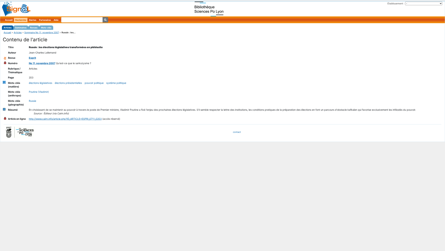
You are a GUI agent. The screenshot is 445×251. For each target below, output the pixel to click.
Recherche (20, 20)
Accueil (9, 20)
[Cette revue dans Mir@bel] (5, 57)
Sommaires (21, 27)
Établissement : (395, 3)
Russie (32, 100)
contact (237, 132)
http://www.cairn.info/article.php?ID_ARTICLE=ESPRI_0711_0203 (65, 118)
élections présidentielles (68, 82)
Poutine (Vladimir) (39, 91)
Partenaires (45, 20)
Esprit (32, 57)
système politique (116, 82)
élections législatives (40, 82)
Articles (8, 27)
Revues (34, 27)
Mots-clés (46, 27)
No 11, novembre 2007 (42, 63)
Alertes (32, 20)
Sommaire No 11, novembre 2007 (41, 32)
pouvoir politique (94, 82)
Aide (56, 20)
